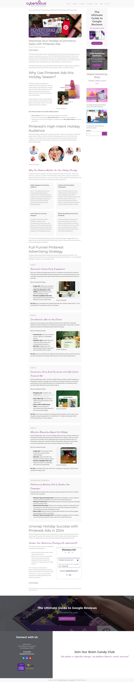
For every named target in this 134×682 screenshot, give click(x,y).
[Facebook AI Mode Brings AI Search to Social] (96, 116)
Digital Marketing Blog (56, 588)
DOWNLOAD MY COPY (67, 618)
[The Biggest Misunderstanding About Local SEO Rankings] (96, 95)
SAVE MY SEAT (97, 65)
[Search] (104, 133)
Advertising (37, 588)
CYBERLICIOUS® (62, 680)
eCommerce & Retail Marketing (70, 588)
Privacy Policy (71, 680)
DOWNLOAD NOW (97, 43)
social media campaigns (40, 573)
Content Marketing (45, 588)
